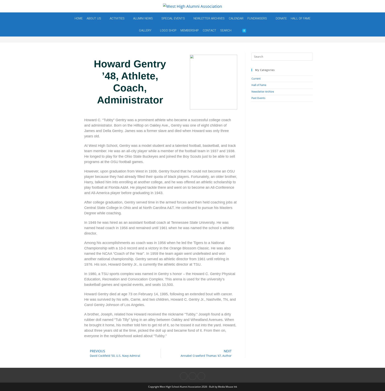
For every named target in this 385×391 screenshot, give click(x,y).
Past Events (258, 98)
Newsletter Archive (262, 91)
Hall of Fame (258, 85)
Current (256, 78)
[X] (183, 376)
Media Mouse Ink (227, 386)
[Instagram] (201, 376)
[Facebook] (192, 376)
